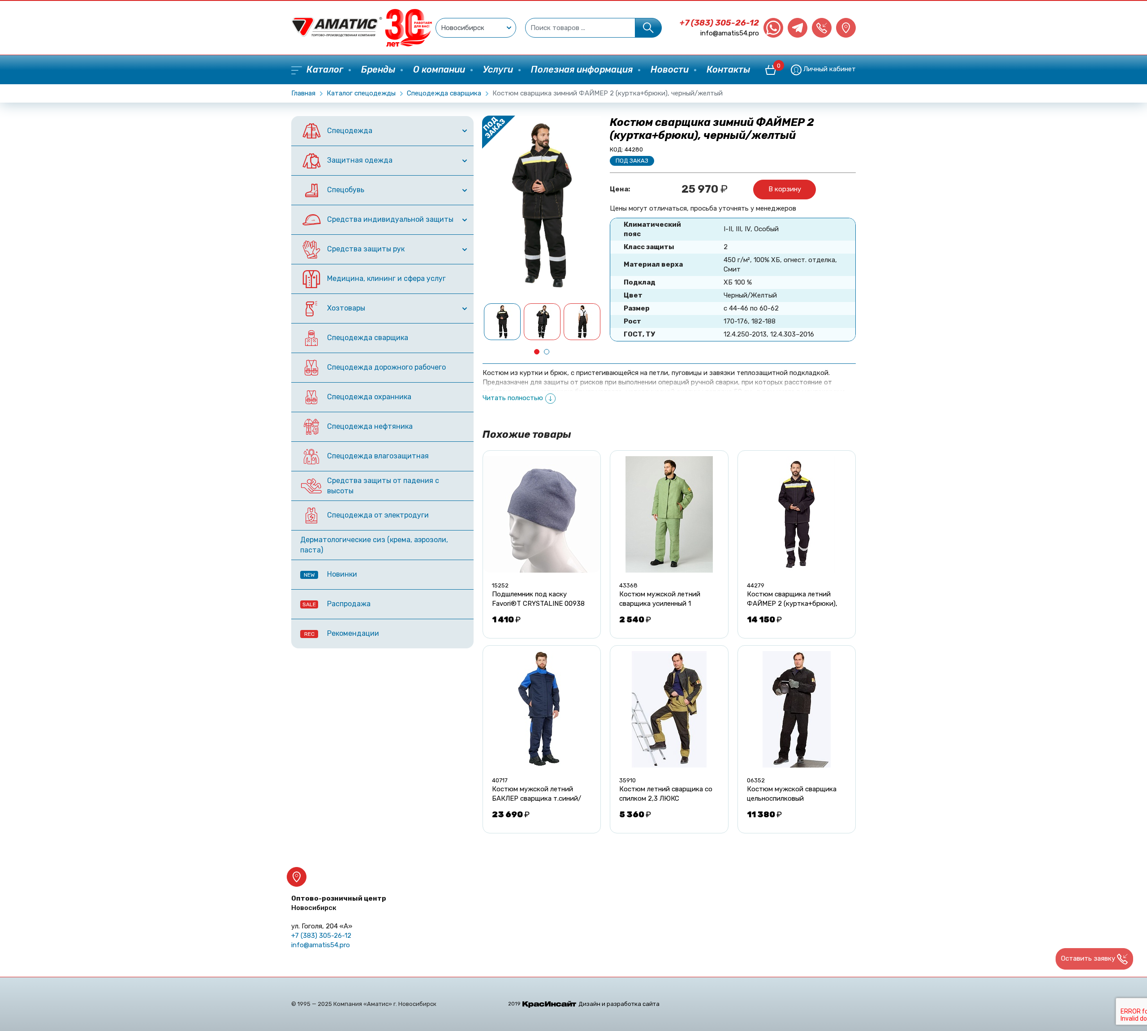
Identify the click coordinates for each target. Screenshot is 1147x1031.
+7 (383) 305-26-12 (719, 23)
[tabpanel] (502, 321)
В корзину (784, 189)
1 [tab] (536, 351)
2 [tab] (546, 351)
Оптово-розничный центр (338, 903)
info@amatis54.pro (729, 33)
